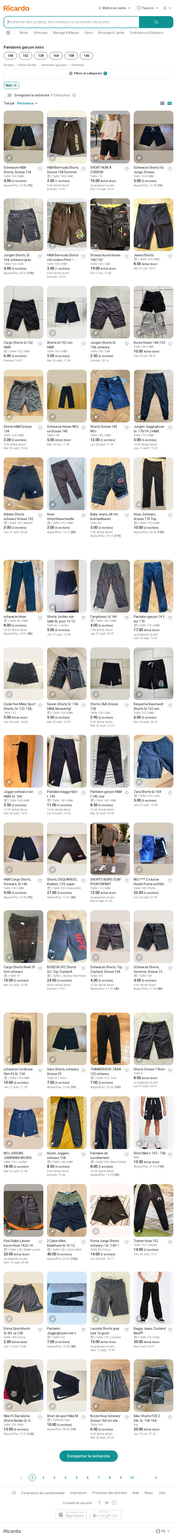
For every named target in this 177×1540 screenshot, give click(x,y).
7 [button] (99, 1477)
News (149, 1493)
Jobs (161, 1493)
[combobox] (71, 22)
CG (14, 1493)
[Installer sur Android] (105, 1515)
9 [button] (121, 1477)
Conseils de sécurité (77, 1503)
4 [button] (65, 1477)
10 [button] (132, 1477)
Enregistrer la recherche (88, 1456)
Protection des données (109, 1493)
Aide (136, 1493)
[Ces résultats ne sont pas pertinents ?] (74, 95)
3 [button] (54, 1477)
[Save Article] (40, 168)
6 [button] (87, 1477)
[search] (156, 22)
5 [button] (76, 1477)
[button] (115, 8)
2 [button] (43, 1477)
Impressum (78, 1493)
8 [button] (110, 1477)
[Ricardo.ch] (16, 8)
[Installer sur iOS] (71, 1515)
